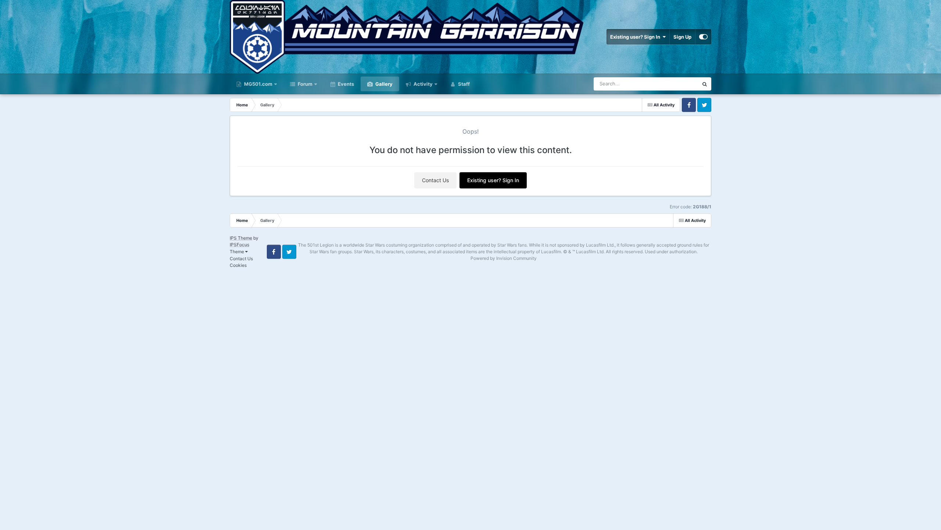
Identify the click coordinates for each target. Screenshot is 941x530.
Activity (423, 84)
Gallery (383, 84)
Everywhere (675, 83)
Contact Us (435, 180)
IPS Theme (241, 238)
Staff (463, 84)
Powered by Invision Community (503, 258)
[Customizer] (703, 37)
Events (345, 84)
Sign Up (682, 37)
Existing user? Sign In (636, 37)
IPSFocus (239, 244)
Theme (237, 251)
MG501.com (257, 84)
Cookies (238, 265)
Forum (304, 84)
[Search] (704, 84)
